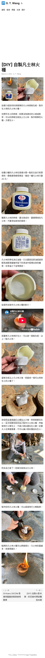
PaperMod (33, 654)
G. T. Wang (13, 3)
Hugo (27, 654)
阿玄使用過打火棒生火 (15, 420)
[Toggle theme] (21, 3)
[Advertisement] (22, 35)
